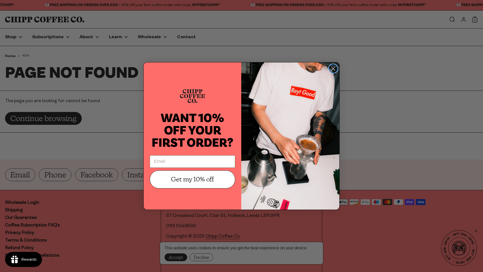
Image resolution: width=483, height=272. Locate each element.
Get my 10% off (192, 179)
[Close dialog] (333, 68)
